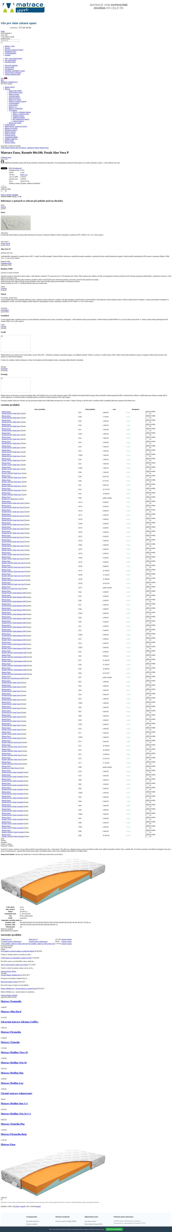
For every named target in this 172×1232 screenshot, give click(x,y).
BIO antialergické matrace (21, 119)
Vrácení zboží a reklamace (13, 72)
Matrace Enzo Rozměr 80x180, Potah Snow (11, 451)
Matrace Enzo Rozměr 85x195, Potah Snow (11, 438)
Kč (2, 80)
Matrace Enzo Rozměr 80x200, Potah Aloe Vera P (13, 506)
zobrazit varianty (66, 939)
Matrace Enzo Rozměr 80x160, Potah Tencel (11, 724)
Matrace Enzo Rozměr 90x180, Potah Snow (11, 429)
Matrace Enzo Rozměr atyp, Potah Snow (10, 498)
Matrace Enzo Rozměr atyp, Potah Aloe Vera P (12, 587)
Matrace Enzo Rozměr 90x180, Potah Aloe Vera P (13, 519)
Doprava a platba (31, 1224)
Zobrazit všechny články (8, 971)
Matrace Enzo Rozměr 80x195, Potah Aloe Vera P (13, 532)
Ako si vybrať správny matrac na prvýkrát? (14, 965)
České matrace (5, 148)
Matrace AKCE (10, 87)
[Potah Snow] (3, 207)
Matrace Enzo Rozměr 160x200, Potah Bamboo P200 (14, 664)
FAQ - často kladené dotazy (13, 58)
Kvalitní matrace (10, 124)
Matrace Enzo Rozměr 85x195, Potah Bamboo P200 (14, 617)
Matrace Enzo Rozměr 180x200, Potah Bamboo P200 (14, 669)
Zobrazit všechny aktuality (9, 995)
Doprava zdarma (10, 142)
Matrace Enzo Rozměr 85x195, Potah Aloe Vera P (13, 528)
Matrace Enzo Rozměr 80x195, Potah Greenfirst (12, 801)
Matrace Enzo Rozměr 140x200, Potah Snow (11, 481)
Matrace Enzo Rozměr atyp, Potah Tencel (10, 767)
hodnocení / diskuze (7, 846)
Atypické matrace (14, 96)
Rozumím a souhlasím (114, 1229)
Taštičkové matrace (19, 117)
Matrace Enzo (44, 148)
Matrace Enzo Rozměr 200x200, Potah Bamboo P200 (14, 673)
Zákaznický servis (10, 51)
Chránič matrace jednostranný (38, 941)
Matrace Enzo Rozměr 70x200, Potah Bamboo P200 (14, 643)
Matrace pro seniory (15, 99)
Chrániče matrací (10, 135)
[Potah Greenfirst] (5, 310)
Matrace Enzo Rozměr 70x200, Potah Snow (11, 464)
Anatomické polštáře (11, 137)
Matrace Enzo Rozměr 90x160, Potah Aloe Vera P (13, 523)
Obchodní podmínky (11, 65)
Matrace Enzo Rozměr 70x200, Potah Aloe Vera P (13, 553)
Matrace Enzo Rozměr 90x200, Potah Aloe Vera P (13, 502)
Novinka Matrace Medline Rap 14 (11, 975)
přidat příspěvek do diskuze (9, 931)
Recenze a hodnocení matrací (14, 50)
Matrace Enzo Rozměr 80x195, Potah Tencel (11, 711)
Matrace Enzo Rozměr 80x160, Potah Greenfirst (12, 814)
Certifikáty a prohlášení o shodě (15, 71)
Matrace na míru (14, 94)
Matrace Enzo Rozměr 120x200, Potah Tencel (12, 746)
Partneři (22, 1206)
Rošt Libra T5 (33, 939)
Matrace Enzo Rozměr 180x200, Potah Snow (11, 489)
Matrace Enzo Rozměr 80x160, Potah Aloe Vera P (13, 545)
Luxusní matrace (14, 103)
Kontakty (8, 55)
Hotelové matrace (10, 132)
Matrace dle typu (15, 148)
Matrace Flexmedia (11, 1032)
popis (2, 839)
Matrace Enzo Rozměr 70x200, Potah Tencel (11, 733)
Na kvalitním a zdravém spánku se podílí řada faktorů (17, 951)
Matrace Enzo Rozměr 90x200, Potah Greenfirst (12, 771)
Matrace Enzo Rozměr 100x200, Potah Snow (11, 472)
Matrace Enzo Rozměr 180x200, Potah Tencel (12, 758)
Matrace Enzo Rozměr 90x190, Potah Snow (11, 425)
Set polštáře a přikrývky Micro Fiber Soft (42, 944)
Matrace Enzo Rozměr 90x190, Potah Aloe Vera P (13, 515)
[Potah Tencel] (4, 288)
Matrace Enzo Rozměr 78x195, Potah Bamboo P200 (14, 639)
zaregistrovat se (13, 82)
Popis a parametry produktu (9, 195)
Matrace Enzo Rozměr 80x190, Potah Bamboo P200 (14, 626)
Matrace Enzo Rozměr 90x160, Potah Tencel (11, 703)
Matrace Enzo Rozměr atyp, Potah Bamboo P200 (13, 677)
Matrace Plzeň (9, 141)
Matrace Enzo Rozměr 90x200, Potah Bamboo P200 (14, 592)
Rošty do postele (10, 133)
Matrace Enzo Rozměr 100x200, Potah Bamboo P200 (14, 652)
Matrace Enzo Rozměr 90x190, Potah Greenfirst (12, 784)
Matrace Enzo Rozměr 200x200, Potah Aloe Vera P (13, 583)
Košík (3, 31)
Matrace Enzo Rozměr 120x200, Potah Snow (11, 476)
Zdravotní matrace (14, 98)
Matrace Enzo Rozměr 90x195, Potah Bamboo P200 (14, 600)
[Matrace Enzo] (6, 157)
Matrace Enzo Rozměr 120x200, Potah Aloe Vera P (13, 566)
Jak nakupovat (9, 69)
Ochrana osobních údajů (12, 74)
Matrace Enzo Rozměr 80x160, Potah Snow (11, 455)
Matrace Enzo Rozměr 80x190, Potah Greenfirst (12, 805)
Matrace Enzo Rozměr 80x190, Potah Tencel (11, 716)
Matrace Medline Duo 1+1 (14, 1103)
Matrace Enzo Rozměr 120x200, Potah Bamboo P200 (14, 656)
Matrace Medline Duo (12, 1073)
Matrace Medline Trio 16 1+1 (16, 1113)
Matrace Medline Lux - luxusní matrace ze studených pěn (19, 988)
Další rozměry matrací (16, 92)
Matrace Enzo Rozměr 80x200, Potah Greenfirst (12, 775)
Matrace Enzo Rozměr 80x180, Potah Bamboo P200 (14, 630)
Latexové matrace (18, 121)
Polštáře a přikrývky (11, 139)
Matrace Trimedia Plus (13, 1124)
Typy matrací (13, 110)
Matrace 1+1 (13, 107)
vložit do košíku (6, 189)
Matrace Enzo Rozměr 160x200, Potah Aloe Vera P (13, 575)
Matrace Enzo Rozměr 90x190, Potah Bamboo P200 (14, 605)
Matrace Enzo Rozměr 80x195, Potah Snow (11, 442)
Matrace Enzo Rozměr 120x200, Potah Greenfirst (13, 835)
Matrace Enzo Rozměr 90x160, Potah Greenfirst (12, 793)
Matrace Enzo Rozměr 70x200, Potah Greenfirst (12, 822)
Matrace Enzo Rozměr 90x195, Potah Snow (11, 421)
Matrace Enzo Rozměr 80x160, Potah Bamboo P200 (14, 634)
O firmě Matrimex (10, 53)
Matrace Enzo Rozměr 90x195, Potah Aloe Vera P (13, 511)
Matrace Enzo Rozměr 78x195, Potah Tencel (11, 728)
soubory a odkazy (6, 844)
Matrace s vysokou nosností (17, 101)
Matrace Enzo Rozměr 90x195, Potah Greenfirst (12, 780)
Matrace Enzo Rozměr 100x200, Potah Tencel (12, 741)
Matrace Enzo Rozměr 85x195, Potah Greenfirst (12, 797)
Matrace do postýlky (11, 128)
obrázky (3, 840)
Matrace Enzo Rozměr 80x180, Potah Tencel (11, 720)
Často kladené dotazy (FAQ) (93, 1224)
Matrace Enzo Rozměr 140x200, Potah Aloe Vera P (13, 570)
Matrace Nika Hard (11, 1011)
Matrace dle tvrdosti (15, 123)
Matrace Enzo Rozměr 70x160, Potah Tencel (11, 737)
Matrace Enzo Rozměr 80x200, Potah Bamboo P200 (14, 596)
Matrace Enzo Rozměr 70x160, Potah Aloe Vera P (13, 558)
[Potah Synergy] (4, 368)
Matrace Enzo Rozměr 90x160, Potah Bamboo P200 (14, 613)
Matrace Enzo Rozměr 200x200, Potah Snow (11, 493)
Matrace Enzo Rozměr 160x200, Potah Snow (11, 485)
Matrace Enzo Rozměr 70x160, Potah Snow (11, 468)
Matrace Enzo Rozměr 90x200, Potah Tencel (11, 681)
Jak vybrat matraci (10, 60)
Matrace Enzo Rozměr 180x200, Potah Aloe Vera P (13, 579)
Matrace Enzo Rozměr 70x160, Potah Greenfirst (12, 827)
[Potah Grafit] (3, 326)
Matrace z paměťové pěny (21, 114)
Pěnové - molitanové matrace (22, 112)
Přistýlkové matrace (11, 130)
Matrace (7, 89)
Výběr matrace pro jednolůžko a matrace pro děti (16, 958)
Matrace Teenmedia (11, 1001)
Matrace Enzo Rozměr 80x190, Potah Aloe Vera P (13, 536)
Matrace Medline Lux (12, 1083)
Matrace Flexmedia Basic (14, 1134)
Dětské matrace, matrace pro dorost (16, 126)
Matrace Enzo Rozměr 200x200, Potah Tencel (12, 763)
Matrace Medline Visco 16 (14, 1052)
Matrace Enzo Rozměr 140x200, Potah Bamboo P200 (14, 660)
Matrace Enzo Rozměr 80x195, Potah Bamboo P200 (14, 622)
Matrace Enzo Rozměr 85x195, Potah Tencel (11, 707)
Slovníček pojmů (10, 62)
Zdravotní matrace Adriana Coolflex (19, 1021)
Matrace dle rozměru (15, 91)
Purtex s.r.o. (24, 174)
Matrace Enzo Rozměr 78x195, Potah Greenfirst (12, 818)
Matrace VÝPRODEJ (16, 108)
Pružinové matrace (18, 116)
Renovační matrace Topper (9, 982)
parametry (4, 842)
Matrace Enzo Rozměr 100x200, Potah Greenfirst (13, 831)
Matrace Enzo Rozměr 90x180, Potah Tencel (11, 699)
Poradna (7, 48)
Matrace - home (10, 46)
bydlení (38, 1206)
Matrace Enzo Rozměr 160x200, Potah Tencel (12, 754)
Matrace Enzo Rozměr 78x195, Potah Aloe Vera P (13, 549)
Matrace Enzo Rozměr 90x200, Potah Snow (11, 412)
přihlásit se (4, 82)
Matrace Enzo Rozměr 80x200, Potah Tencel (11, 686)
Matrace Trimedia (10, 1042)
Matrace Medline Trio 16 (14, 1062)
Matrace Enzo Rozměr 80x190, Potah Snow (11, 446)
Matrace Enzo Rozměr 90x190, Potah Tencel (11, 694)
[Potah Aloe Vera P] (5, 243)
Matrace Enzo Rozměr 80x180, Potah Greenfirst (12, 810)
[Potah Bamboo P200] (6, 263)
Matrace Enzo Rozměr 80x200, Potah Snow (11, 417)
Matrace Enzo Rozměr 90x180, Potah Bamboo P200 (14, 609)
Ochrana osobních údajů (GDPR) (65, 1221)
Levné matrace (13, 105)
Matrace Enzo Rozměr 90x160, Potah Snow (11, 434)
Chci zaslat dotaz (6, 947)
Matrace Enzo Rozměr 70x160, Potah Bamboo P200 (14, 647)
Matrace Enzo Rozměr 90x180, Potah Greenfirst (12, 788)
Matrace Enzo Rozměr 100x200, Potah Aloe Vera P (13, 562)
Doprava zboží (9, 67)
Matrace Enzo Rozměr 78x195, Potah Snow (11, 459)
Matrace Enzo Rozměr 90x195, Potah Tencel (11, 690)
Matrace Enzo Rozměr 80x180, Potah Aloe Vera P (13, 540)
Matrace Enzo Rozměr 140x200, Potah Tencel (12, 750)
